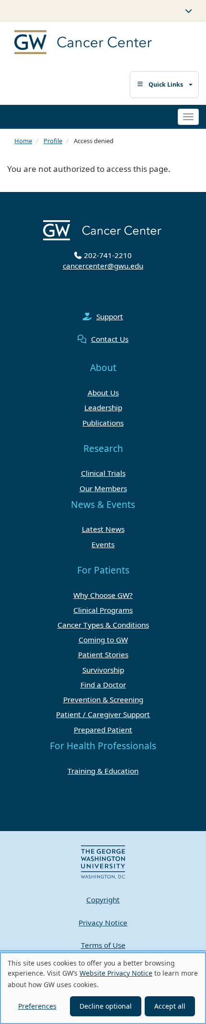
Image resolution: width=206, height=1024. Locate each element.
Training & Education (103, 771)
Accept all (169, 1006)
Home (23, 140)
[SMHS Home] (94, 43)
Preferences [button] (37, 1006)
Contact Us (109, 339)
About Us (103, 392)
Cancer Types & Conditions (103, 625)
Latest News (103, 529)
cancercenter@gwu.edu (103, 265)
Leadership (103, 407)
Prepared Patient (103, 729)
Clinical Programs (103, 610)
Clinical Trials (103, 473)
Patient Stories (103, 654)
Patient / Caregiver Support (103, 714)
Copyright (103, 899)
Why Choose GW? (103, 595)
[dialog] (103, 988)
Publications (103, 423)
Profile (53, 140)
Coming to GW (103, 639)
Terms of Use (103, 945)
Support (109, 316)
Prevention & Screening (103, 699)
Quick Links (166, 84)
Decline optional (106, 1006)
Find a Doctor (103, 684)
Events (103, 544)
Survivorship (103, 670)
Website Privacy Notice (116, 973)
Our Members (103, 488)
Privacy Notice (103, 922)
